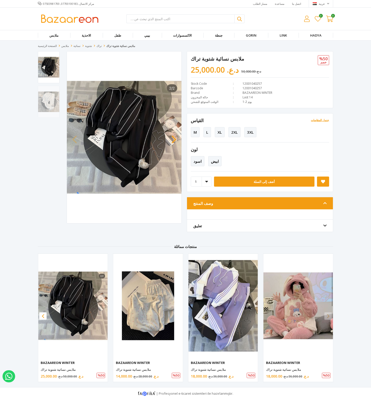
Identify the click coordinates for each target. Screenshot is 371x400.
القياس (197, 120)
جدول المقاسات (320, 120)
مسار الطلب (260, 4)
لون (194, 149)
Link (283, 35)
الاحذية (86, 35)
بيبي (147, 35)
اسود (198, 161)
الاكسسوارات (182, 35)
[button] (174, 137)
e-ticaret (184, 393)
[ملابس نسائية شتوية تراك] (73, 306)
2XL (234, 132)
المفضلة (320, 16)
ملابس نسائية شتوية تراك (58, 369)
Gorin (251, 35)
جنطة (219, 35)
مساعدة (279, 4)
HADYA (316, 35)
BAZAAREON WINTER (257, 93)
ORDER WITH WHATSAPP (9, 376)
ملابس (54, 35)
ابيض (215, 161)
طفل (117, 35)
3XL (250, 132)
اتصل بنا (296, 4)
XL (220, 132)
